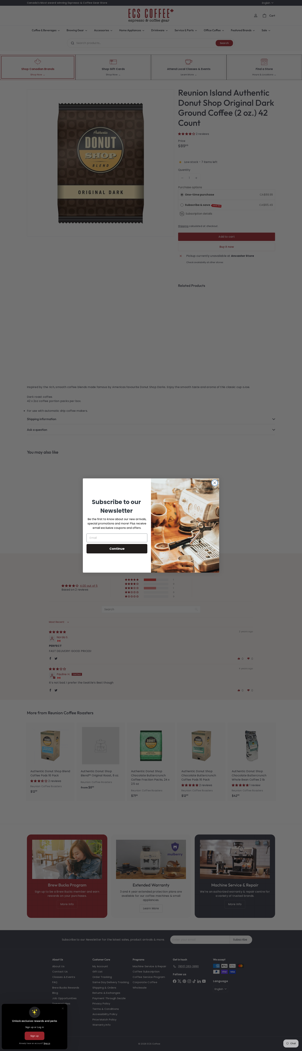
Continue (117, 548)
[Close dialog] (215, 483)
